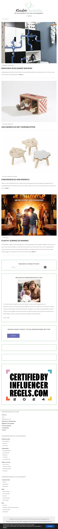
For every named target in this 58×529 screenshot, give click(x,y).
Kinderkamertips (6, 439)
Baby (3, 489)
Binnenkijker (5, 65)
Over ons (4, 414)
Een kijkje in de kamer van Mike (16, 68)
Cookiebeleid (5, 427)
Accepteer (50, 526)
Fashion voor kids (6, 462)
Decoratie (4, 124)
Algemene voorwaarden (8, 423)
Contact (4, 430)
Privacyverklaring (6, 425)
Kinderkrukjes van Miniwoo (15, 180)
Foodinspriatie (5, 448)
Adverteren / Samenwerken (9, 421)
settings (5, 527)
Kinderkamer (11, 65)
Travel (3, 237)
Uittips (7, 237)
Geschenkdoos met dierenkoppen (18, 127)
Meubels (15, 176)
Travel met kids (6, 479)
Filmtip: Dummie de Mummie (15, 241)
